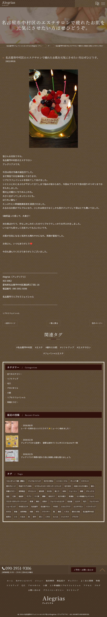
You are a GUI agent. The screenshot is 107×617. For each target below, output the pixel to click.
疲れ (92, 486)
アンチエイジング (34, 481)
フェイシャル (94, 501)
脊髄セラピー (11, 491)
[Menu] (103, 3)
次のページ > (97, 323)
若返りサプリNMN (25, 486)
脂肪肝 (21, 496)
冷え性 (49, 491)
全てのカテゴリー (14, 374)
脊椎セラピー (12, 402)
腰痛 (43, 496)
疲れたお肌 (76, 512)
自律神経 (23, 512)
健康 (81, 491)
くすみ (66, 512)
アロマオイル (12, 388)
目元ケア (52, 496)
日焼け (44, 501)
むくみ (55, 517)
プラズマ (75, 517)
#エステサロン (84, 347)
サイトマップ (73, 590)
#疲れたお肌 (51, 347)
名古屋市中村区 (88, 512)
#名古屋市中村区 (24, 347)
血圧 (7, 496)
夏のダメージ (11, 486)
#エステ (39, 347)
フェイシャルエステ (57, 501)
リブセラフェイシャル (11, 313)
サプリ (29, 496)
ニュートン (73, 491)
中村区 (55, 506)
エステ (77, 501)
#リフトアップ (67, 347)
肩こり (57, 491)
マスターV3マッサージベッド (16, 501)
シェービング (11, 506)
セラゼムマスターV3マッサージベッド (48, 486)
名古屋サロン (45, 506)
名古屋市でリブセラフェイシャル (18, 296)
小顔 (9, 392)
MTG (37, 512)
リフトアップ (12, 378)
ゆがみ (8, 512)
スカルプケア (65, 506)
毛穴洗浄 (67, 486)
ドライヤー (46, 512)
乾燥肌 (71, 496)
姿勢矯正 (22, 491)
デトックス (90, 491)
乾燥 (31, 501)
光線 (31, 512)
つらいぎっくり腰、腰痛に (15, 481)
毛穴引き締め (48, 481)
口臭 (14, 496)
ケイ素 (36, 496)
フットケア (65, 517)
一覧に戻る (53, 323)
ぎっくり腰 (74, 481)
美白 (37, 501)
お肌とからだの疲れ (81, 486)
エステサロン (78, 506)
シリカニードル (61, 481)
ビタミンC (85, 481)
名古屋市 (34, 506)
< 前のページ (10, 323)
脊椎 (15, 512)
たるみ (22, 517)
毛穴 (9, 383)
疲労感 (41, 491)
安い (40, 517)
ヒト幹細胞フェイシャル (85, 496)
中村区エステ (23, 506)
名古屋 (69, 501)
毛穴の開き (62, 496)
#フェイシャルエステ (53, 353)
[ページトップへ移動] (102, 569)
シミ (15, 517)
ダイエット (32, 491)
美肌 (59, 512)
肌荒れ (8, 517)
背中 (34, 517)
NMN (64, 491)
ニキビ (47, 517)
